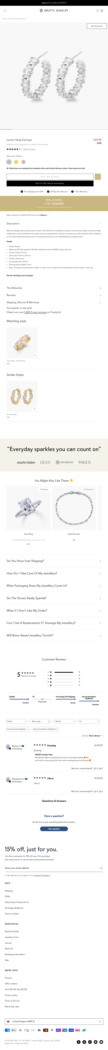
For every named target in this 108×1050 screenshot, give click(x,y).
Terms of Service (12, 1001)
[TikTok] (90, 1042)
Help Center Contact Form (17, 902)
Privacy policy (11, 995)
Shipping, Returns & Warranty (23, 302)
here (31, 275)
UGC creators (11, 983)
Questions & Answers (54, 801)
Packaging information (15, 954)
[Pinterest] (95, 1042)
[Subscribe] (100, 868)
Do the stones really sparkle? (26, 598)
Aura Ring (28, 534)
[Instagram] (84, 1042)
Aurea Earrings (12, 414)
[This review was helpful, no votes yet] (95, 768)
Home (4, 19)
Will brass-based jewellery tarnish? (30, 635)
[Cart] (102, 10)
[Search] (97, 10)
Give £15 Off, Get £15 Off (16, 989)
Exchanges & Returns (14, 908)
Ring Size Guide (12, 931)
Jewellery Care (11, 937)
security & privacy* (42, 875)
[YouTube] (101, 1042)
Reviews (11, 295)
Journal (8, 943)
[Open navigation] (5, 10)
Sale (7, 960)
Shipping (9, 890)
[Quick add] (35, 355)
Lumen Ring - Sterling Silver (16, 361)
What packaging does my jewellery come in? (37, 586)
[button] (98, 177)
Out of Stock (50, 177)
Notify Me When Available (50, 183)
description (13, 223)
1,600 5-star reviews (35, 312)
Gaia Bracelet (74, 534)
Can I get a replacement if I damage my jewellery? (41, 623)
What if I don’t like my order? (27, 611)
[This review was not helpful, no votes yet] (100, 768)
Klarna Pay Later (12, 1006)
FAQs (7, 896)
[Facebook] (78, 1042)
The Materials (14, 288)
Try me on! (98, 26)
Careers (8, 978)
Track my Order (12, 913)
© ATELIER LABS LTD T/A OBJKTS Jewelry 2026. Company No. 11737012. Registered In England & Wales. (32, 1042)
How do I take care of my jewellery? (32, 573)
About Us (9, 948)
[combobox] (16, 721)
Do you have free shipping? (25, 561)
